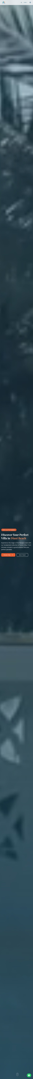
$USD (25, 2)
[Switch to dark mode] (21, 2)
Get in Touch (22, 555)
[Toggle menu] (30, 2)
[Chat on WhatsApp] (29, 1075)
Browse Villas (7, 555)
